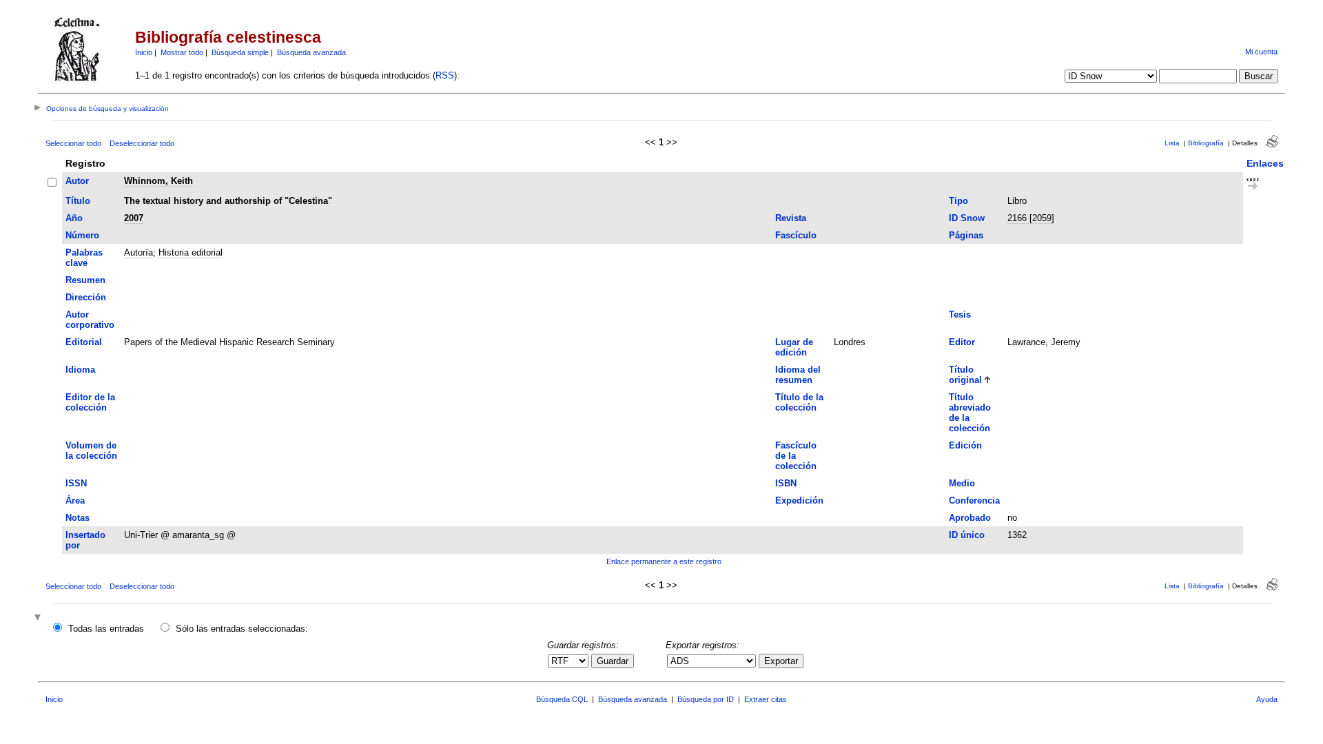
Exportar (781, 661)
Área (75, 500)
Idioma (80, 369)
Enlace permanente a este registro (663, 561)
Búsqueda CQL (562, 699)
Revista (790, 218)
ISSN (76, 483)
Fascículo (796, 235)
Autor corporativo (89, 319)
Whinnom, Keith (158, 181)
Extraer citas (765, 699)
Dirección (85, 297)
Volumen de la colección (91, 450)
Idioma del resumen (798, 374)
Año (74, 218)
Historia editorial (190, 252)
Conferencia (974, 500)
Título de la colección (799, 402)
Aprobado (970, 518)
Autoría (138, 252)
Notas (77, 518)
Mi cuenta (1261, 52)
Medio (962, 483)
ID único (967, 535)
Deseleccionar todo (142, 143)
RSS (444, 75)
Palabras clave (84, 257)
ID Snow (967, 218)
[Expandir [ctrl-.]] (39, 618)
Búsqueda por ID (705, 699)
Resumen (85, 280)
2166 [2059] (1030, 218)
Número (82, 235)
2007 (133, 218)
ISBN (786, 483)
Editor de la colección (90, 402)
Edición (965, 445)
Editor (962, 342)
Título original (965, 374)
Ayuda (1267, 699)
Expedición (799, 500)
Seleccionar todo (73, 143)
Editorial (83, 342)
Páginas (966, 235)
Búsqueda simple (240, 52)
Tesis (960, 314)
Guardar (612, 661)
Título (77, 201)
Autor (77, 181)
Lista (1172, 143)
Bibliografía (1206, 143)
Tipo (958, 201)
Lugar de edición (794, 347)
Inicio (143, 52)
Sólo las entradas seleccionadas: (242, 628)
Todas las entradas (106, 628)
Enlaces (1265, 163)
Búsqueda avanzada (311, 52)
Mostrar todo (182, 52)
